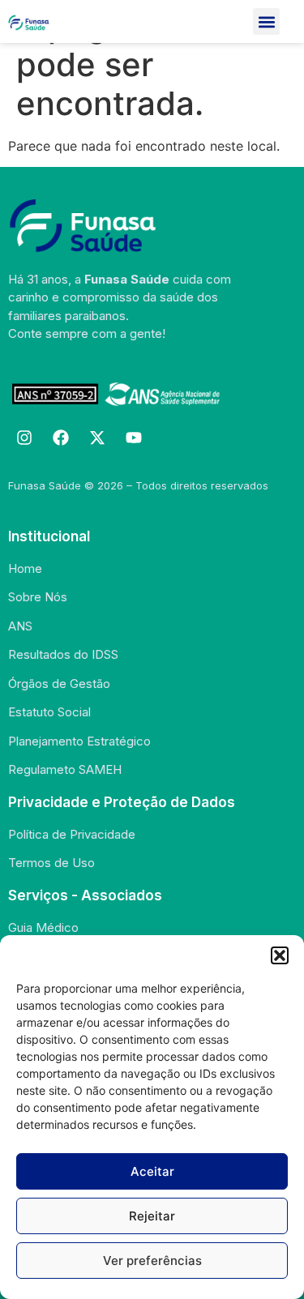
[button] (280, 955)
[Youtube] (134, 437)
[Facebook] (61, 437)
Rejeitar (152, 1216)
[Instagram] (24, 437)
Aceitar (152, 1171)
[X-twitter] (97, 437)
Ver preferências (152, 1260)
